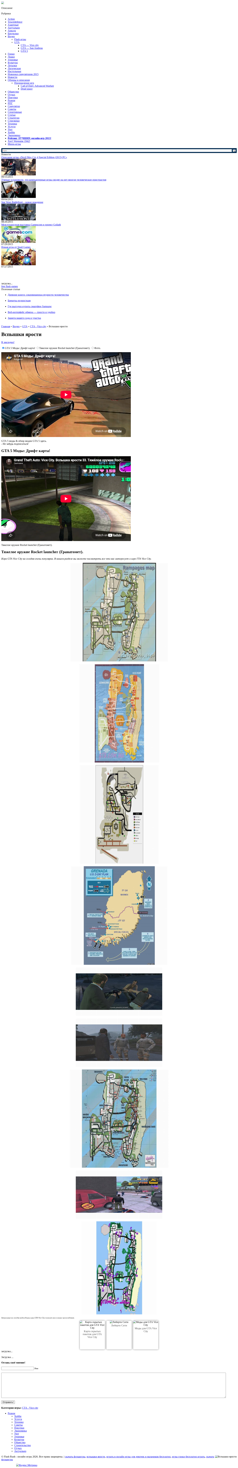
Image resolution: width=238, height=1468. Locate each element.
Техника (12, 123)
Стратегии (13, 117)
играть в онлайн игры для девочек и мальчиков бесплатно (138, 1456)
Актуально (14, 27)
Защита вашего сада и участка (24, 318)
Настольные (14, 71)
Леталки (12, 65)
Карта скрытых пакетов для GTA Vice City (92, 1334)
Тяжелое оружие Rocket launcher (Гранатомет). (65, 348)
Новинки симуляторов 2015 (23, 74)
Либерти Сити (119, 1325)
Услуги (12, 126)
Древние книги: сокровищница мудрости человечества (38, 294)
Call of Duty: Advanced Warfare (37, 85)
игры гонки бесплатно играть (188, 1456)
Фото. (97, 348)
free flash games (9, 286)
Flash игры (20, 39)
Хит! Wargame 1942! (19, 141)
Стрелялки (14, 120)
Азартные (13, 24)
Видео (11, 36)
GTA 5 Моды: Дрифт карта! (20, 348)
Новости (12, 77)
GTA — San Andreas (32, 48)
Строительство (22, 1445)
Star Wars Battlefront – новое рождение (22, 202)
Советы (12, 109)
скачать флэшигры (75, 1456)
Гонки (11, 54)
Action (11, 19)
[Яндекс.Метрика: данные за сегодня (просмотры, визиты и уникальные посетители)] (26, 1465)
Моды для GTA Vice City (146, 1330)
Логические (14, 68)
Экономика (14, 135)
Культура (13, 62)
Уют (10, 129)
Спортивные (15, 112)
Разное (11, 100)
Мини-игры (14, 144)
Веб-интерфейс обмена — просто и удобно (31, 312)
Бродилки (13, 33)
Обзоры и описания (19, 80)
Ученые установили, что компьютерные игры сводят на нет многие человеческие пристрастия (53, 179)
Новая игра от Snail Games (15, 247)
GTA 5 (24, 51)
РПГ (10, 103)
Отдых (11, 94)
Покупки (13, 97)
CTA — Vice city (30, 45)
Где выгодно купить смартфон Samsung (29, 306)
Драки (11, 56)
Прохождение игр (24, 83)
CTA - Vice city (38, 326)
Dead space (27, 88)
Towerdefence (15, 22)
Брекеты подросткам (19, 300)
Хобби (11, 132)
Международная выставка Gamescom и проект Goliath (31, 224)
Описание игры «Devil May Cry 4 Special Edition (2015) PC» (34, 157)
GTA (17, 42)
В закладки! (7, 342)
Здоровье (13, 59)
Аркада (12, 30)
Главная (5, 326)
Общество (13, 91)
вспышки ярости (96, 1456)
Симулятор (14, 106)
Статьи (12, 115)
